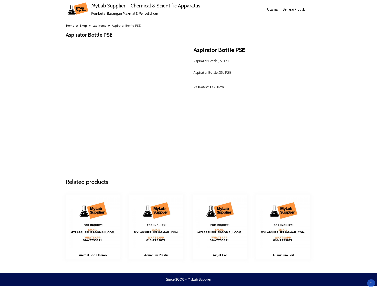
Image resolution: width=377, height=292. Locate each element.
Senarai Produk (294, 9)
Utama (272, 9)
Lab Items (217, 87)
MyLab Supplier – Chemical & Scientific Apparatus (145, 6)
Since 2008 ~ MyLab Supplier (188, 279)
